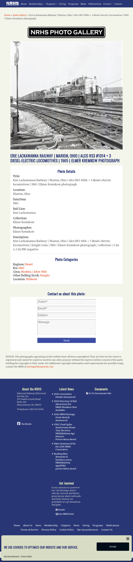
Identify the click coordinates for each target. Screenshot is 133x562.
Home (7, 15)
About (24, 4)
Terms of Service (29, 529)
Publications (94, 4)
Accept (112, 546)
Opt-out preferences (11, 556)
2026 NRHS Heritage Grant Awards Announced (64, 417)
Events (107, 4)
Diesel (29, 264)
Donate (61, 509)
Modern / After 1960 (34, 271)
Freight (45, 275)
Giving (62, 4)
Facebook (26, 424)
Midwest (31, 279)
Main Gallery (20, 15)
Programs (73, 4)
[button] (128, 538)
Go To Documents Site (99, 393)
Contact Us (106, 529)
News (83, 4)
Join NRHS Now (66, 514)
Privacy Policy (26, 556)
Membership (35, 4)
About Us (27, 525)
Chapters (50, 4)
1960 (21, 268)
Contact (118, 4)
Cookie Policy (66, 529)
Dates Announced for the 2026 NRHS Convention (65, 446)
